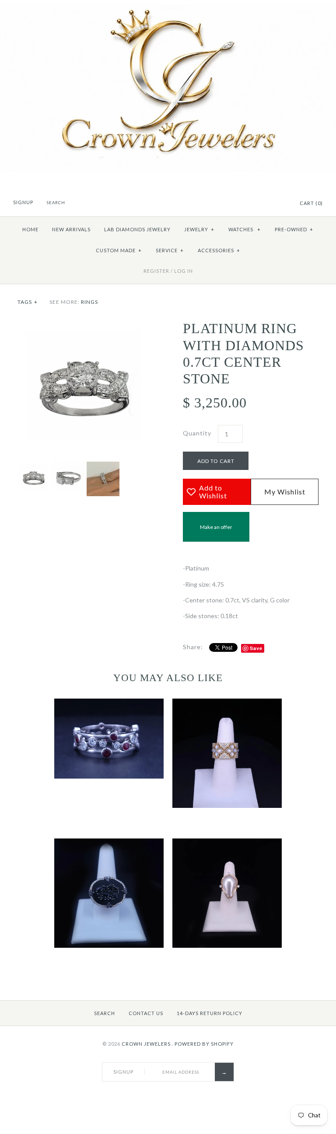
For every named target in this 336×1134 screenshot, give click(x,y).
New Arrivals (71, 229)
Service (170, 250)
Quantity (197, 433)
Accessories (219, 250)
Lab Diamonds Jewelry (137, 229)
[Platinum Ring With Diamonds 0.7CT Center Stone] (85, 324)
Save (256, 648)
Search (104, 1013)
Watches (244, 229)
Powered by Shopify (204, 1044)
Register (156, 271)
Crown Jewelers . (147, 1044)
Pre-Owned (294, 229)
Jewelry (199, 229)
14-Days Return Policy (209, 1013)
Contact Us (146, 1013)
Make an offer (216, 533)
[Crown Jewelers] (168, 9)
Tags (28, 302)
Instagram (280, 204)
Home (30, 229)
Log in (183, 271)
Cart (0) (311, 203)
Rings (89, 302)
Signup (23, 202)
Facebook (258, 204)
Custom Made (119, 250)
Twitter (269, 204)
